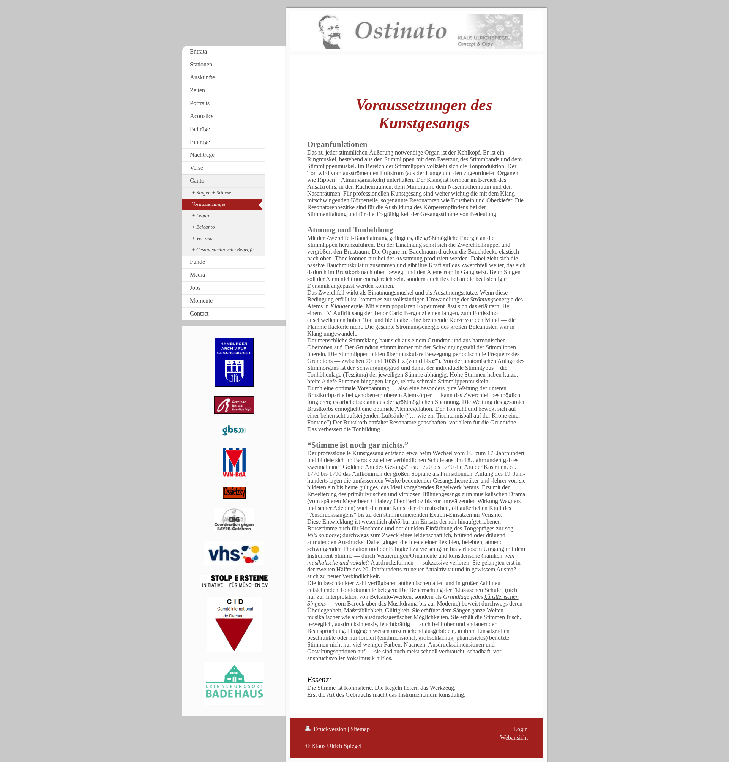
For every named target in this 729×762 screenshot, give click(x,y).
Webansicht (514, 737)
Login (520, 729)
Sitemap (360, 729)
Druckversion (330, 729)
